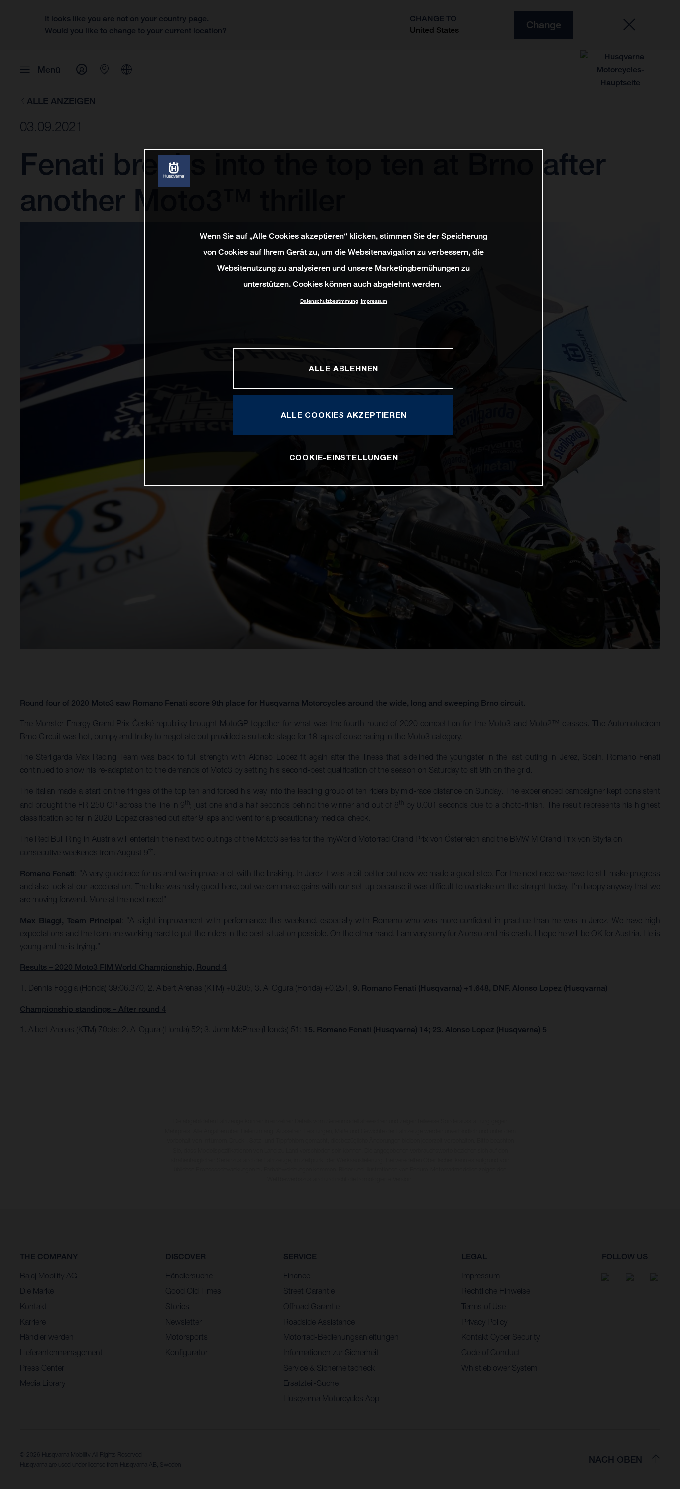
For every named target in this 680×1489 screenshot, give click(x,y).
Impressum (374, 301)
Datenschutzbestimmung (329, 301)
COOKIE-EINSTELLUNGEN (343, 457)
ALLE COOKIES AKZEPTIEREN (344, 414)
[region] (343, 317)
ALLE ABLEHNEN (343, 368)
